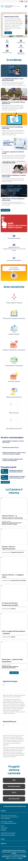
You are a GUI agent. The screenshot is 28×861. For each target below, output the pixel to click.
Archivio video (14, 672)
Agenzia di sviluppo (10, 681)
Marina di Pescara (9, 721)
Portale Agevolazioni (14, 786)
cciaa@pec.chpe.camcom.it (9, 823)
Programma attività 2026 (17, 552)
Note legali (3, 830)
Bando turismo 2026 (11, 16)
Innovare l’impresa (14, 381)
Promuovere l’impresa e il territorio (14, 318)
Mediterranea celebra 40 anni (10, 447)
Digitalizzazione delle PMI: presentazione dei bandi (16, 471)
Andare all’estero (14, 334)
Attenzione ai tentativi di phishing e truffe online (12, 127)
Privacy (2, 825)
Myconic (13, 637)
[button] (26, 24)
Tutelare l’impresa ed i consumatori (14, 350)
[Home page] (10, 6)
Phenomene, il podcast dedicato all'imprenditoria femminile (10, 667)
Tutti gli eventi (5, 482)
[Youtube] (2, 843)
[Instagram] (4, 843)
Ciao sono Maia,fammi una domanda (14, 268)
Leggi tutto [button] (8, 32)
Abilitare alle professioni (14, 397)
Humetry (13, 608)
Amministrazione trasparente (8, 833)
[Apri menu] (26, 6)
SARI (14, 780)
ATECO (14, 792)
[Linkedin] (5, 843)
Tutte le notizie (5, 210)
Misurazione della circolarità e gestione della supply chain (17, 477)
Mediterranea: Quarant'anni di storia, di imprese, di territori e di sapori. (11, 523)
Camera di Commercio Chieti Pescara (14, 806)
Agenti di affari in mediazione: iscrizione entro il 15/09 (14, 175)
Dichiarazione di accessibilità (8, 835)
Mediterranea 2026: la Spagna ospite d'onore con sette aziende (12, 459)
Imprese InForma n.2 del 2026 (18, 580)
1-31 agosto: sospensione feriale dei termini (13, 152)
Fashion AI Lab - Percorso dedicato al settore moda (13, 199)
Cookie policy (4, 827)
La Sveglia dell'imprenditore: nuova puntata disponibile (12, 79)
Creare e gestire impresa (14, 303)
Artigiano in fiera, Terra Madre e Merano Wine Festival (13, 102)
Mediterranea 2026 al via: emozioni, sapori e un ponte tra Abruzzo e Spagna (14, 453)
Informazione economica (14, 428)
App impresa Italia (14, 798)
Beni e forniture (14, 413)
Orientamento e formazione (14, 365)
